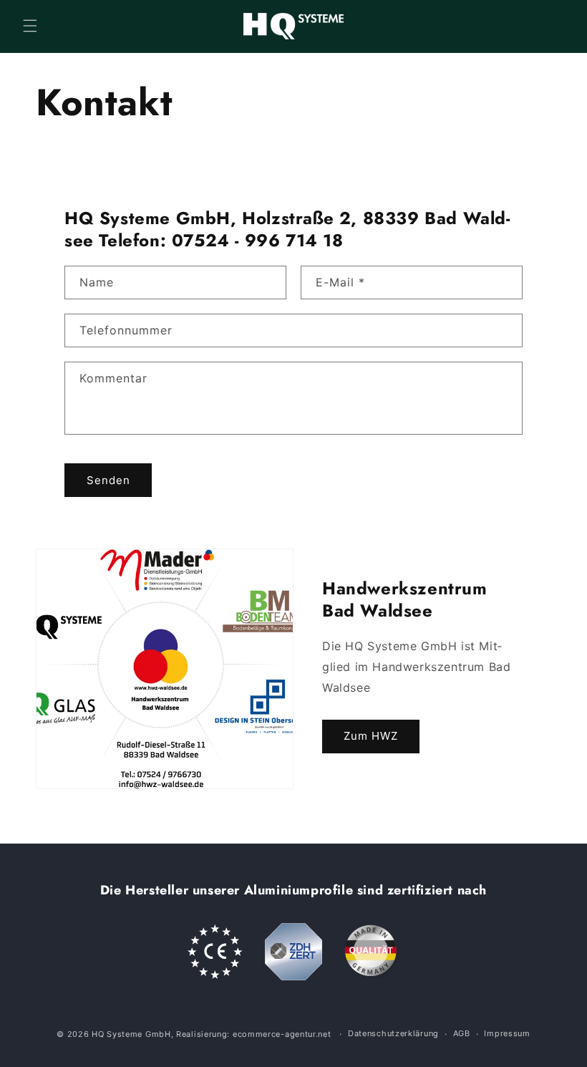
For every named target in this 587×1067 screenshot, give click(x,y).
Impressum (507, 1033)
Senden (108, 480)
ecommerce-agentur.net (282, 1034)
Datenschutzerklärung (393, 1033)
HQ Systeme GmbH (131, 1034)
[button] (30, 26)
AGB (461, 1033)
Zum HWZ (371, 736)
